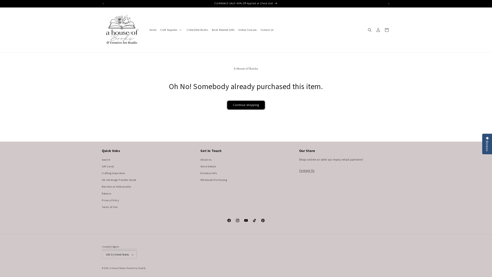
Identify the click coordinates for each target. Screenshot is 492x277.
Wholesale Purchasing (213, 180)
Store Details (208, 166)
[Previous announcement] (103, 3)
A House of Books (118, 268)
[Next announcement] (389, 3)
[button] (370, 30)
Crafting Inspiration (113, 173)
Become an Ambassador (116, 186)
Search (106, 159)
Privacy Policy (110, 200)
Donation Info (208, 173)
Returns (106, 193)
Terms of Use (109, 207)
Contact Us (307, 171)
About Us (205, 159)
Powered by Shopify (136, 268)
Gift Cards (108, 166)
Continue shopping (246, 105)
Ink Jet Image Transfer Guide (119, 180)
